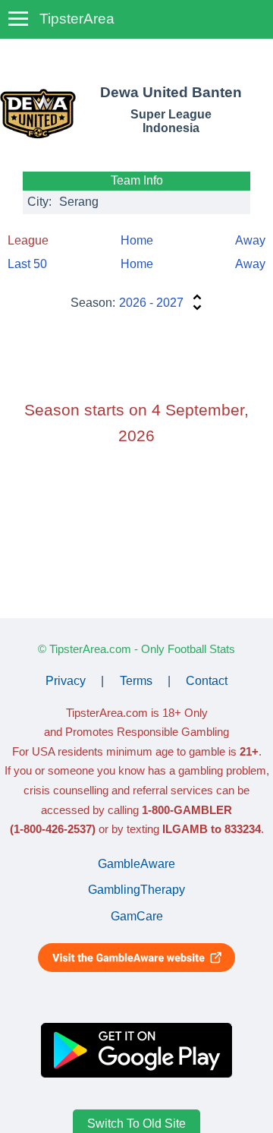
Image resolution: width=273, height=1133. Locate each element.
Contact (207, 680)
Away (250, 240)
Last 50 (27, 263)
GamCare (137, 916)
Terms (136, 680)
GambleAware (136, 863)
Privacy (66, 680)
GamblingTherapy (136, 889)
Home (137, 240)
